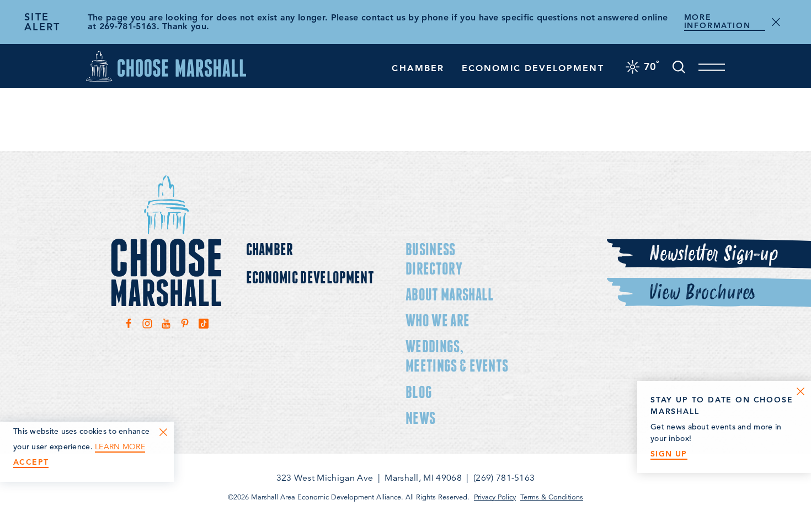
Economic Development (533, 68)
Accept (31, 462)
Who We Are (437, 320)
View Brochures (702, 293)
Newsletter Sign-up (713, 254)
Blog (419, 391)
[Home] (166, 66)
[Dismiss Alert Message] (776, 22)
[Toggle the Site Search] (679, 66)
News (420, 417)
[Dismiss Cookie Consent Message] (163, 432)
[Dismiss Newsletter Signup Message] (800, 391)
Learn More (120, 446)
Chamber (418, 68)
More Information (717, 21)
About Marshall (450, 294)
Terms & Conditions (551, 497)
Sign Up (668, 454)
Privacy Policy (495, 497)
